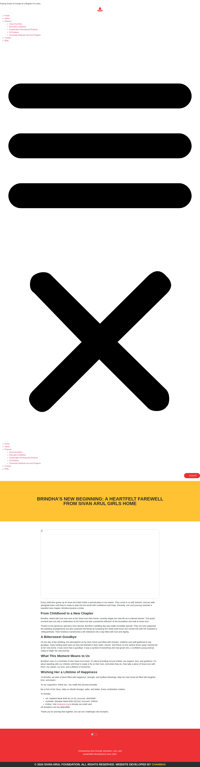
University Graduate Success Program (25, 35)
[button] (100, 242)
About (7, 18)
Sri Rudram (14, 32)
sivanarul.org (62, 704)
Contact (8, 38)
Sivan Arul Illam (15, 24)
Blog (6, 41)
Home (7, 16)
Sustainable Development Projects (23, 29)
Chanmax (159, 764)
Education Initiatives (17, 27)
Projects (8, 21)
